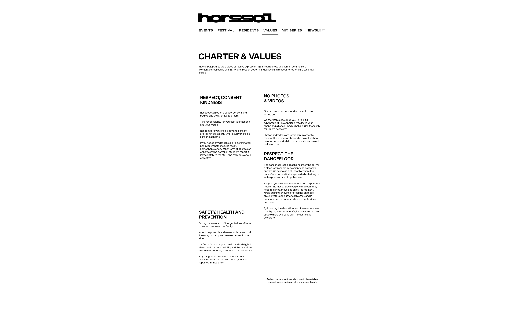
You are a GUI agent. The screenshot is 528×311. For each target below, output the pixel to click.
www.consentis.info (306, 281)
